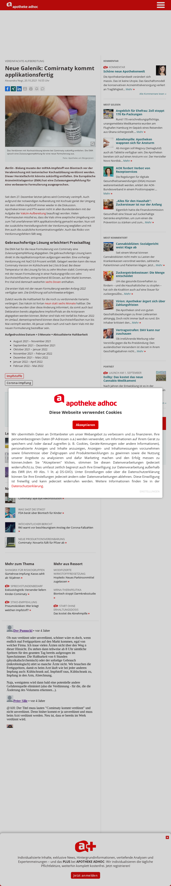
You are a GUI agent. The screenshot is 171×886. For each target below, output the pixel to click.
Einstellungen (150, 491)
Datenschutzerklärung (27, 486)
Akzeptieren (85, 425)
